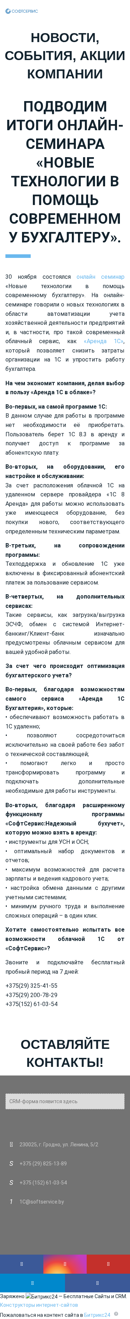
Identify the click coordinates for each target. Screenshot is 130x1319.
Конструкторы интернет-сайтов (39, 1305)
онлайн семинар (101, 276)
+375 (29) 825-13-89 (43, 1163)
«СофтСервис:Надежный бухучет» (64, 823)
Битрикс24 (97, 1315)
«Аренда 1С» (104, 341)
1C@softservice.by (42, 1202)
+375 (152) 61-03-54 (43, 1183)
